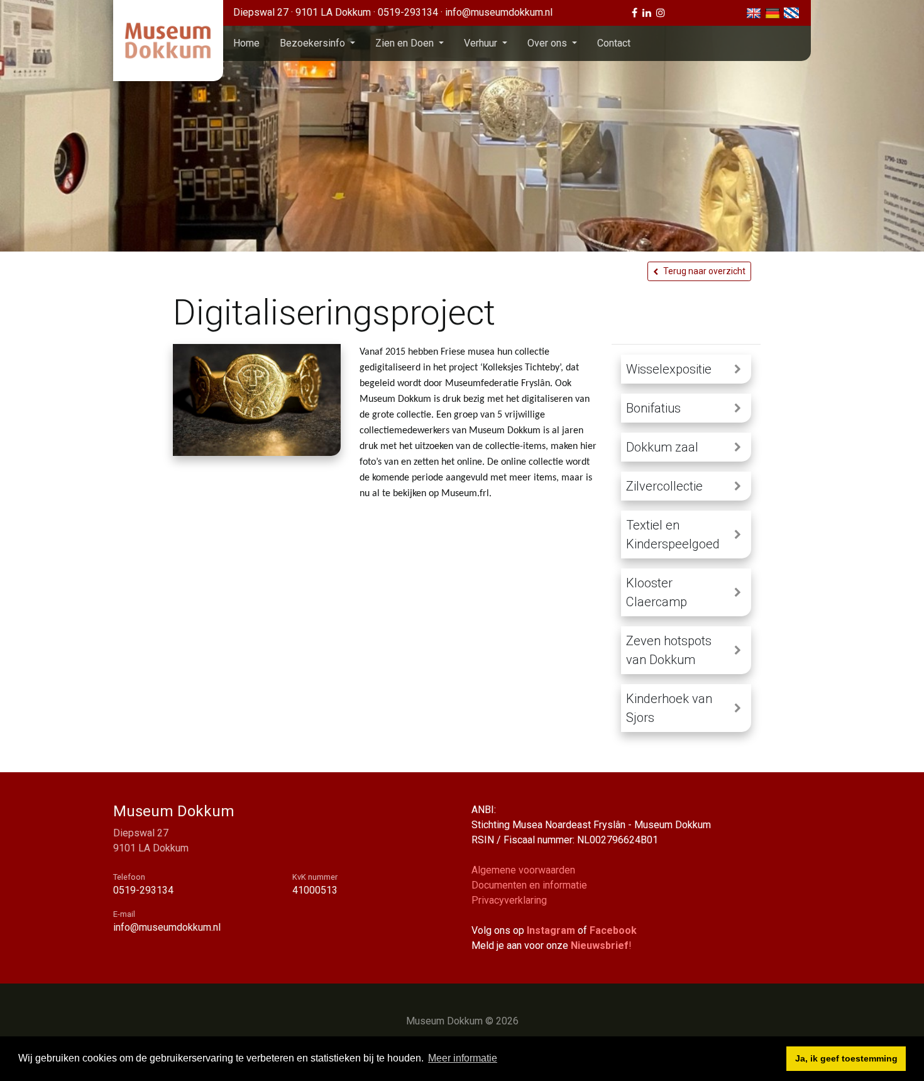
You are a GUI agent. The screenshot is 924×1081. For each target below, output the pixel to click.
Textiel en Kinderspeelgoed (673, 535)
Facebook (613, 930)
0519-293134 (409, 12)
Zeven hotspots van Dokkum (669, 650)
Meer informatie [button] (462, 1058)
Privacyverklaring (509, 900)
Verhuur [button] (482, 43)
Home (246, 43)
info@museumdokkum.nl (499, 12)
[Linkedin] (647, 13)
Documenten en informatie (529, 885)
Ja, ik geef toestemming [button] (846, 1058)
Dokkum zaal (662, 447)
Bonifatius (653, 408)
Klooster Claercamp (656, 592)
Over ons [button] (548, 43)
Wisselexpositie (669, 369)
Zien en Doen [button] (405, 43)
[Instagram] (661, 13)
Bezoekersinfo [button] (314, 43)
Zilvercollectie (664, 486)
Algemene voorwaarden (523, 870)
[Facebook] (634, 13)
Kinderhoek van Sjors (669, 708)
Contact (613, 43)
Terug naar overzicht (704, 271)
